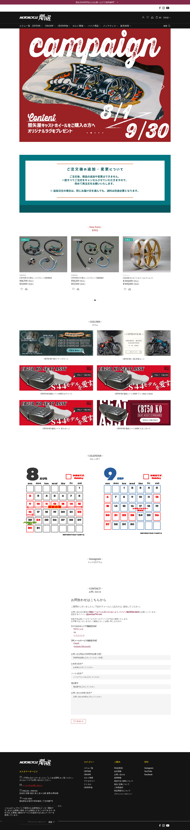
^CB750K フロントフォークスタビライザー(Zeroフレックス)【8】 (94, 279)
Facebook (148, 774)
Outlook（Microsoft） (82, 646)
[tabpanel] (95, 85)
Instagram (148, 768)
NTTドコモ (78, 629)
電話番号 (74, 683)
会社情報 (117, 771)
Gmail (76, 643)
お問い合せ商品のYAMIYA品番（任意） (86, 654)
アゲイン (22, 275)
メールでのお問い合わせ (32, 785)
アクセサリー (89, 781)
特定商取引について (122, 791)
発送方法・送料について (123, 781)
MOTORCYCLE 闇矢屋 (35, 17)
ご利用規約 (118, 787)
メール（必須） (76, 673)
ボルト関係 (88, 778)
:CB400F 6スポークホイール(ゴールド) (34, 278)
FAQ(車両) (118, 768)
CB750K (87, 771)
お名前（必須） (76, 663)
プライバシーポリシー (123, 794)
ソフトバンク (79, 635)
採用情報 (117, 778)
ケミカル (87, 784)
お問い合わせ (119, 774)
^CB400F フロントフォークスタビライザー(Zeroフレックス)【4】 (146, 279)
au (75, 632)
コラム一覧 (88, 768)
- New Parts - (95, 229)
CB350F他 (88, 787)
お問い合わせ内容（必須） (81, 693)
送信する (80, 721)
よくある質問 (53, 778)
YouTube (148, 771)
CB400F (87, 774)
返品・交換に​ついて (122, 784)
